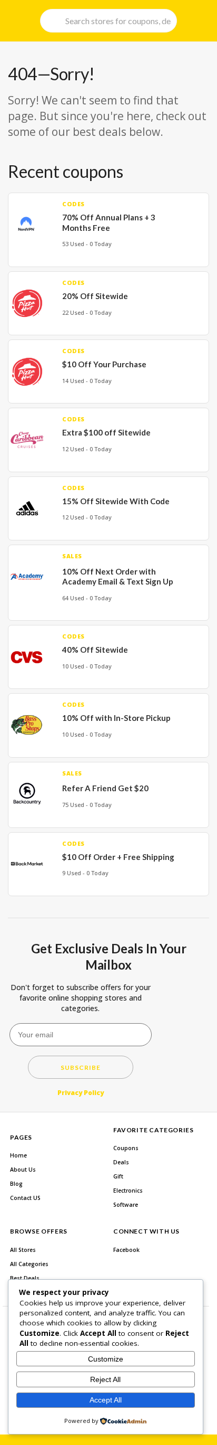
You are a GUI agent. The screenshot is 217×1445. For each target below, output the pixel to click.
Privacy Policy (80, 1092)
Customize (105, 1359)
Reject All (105, 1379)
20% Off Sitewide (95, 296)
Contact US (25, 1198)
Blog (16, 1183)
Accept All (106, 1400)
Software (125, 1204)
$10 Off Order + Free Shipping (118, 857)
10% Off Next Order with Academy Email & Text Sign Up (117, 577)
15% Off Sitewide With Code (116, 501)
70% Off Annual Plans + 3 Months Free (108, 222)
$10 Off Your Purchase (104, 364)
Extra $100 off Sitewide (106, 432)
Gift (118, 1176)
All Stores (23, 1249)
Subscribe (81, 1067)
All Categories (29, 1264)
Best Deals (25, 1278)
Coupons (126, 1148)
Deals (121, 1162)
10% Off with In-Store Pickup (116, 717)
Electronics (128, 1190)
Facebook (126, 1249)
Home (18, 1155)
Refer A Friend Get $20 (105, 788)
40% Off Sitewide (95, 649)
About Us (23, 1169)
